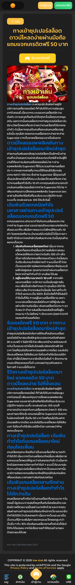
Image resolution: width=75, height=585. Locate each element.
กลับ (17, 22)
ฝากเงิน (20, 582)
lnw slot (38, 560)
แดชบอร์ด (53, 582)
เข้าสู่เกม (36, 582)
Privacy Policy (19, 568)
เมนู (6, 582)
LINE (69, 582)
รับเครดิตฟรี (40, 58)
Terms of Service (45, 568)
